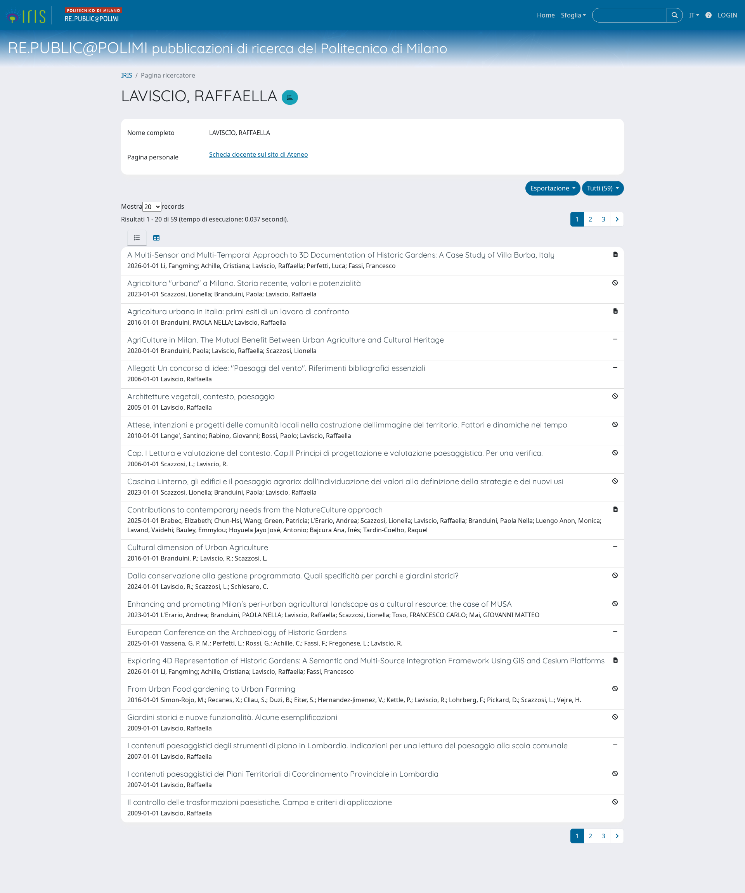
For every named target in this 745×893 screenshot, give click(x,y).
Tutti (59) (600, 188)
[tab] (137, 238)
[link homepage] (28, 15)
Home (546, 15)
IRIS (126, 75)
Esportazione (550, 188)
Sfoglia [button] (571, 15)
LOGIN (727, 15)
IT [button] (692, 15)
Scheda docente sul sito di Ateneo (258, 154)
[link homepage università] (94, 15)
